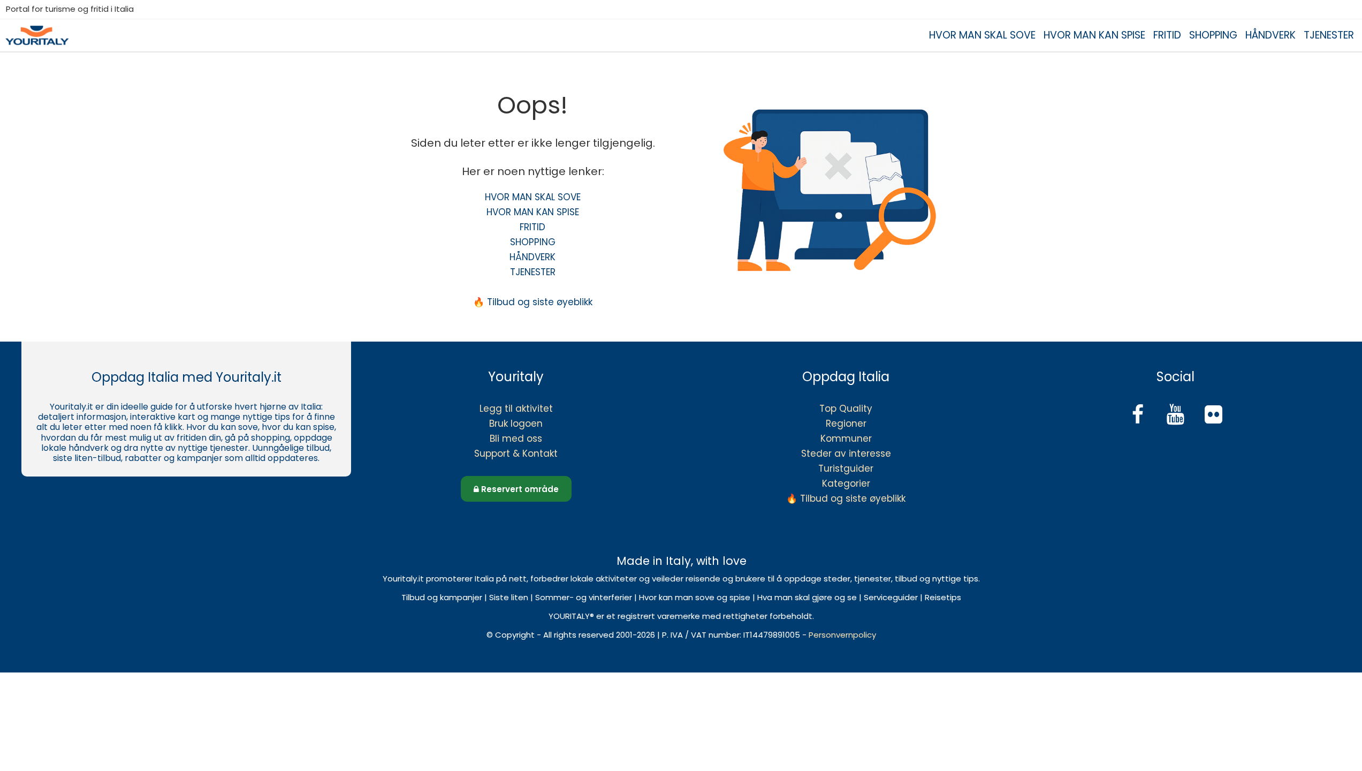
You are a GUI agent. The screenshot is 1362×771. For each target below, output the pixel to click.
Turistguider (845, 468)
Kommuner (846, 438)
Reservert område (519, 489)
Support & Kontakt (516, 453)
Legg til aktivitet (516, 408)
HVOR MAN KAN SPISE (1094, 35)
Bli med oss (516, 438)
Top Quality (845, 408)
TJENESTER (1329, 35)
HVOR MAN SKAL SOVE (982, 35)
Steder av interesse (846, 453)
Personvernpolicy (842, 634)
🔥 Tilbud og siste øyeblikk (532, 302)
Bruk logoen (516, 423)
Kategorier (846, 483)
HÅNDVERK (1270, 35)
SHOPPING (1213, 35)
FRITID (1167, 35)
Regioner (846, 423)
